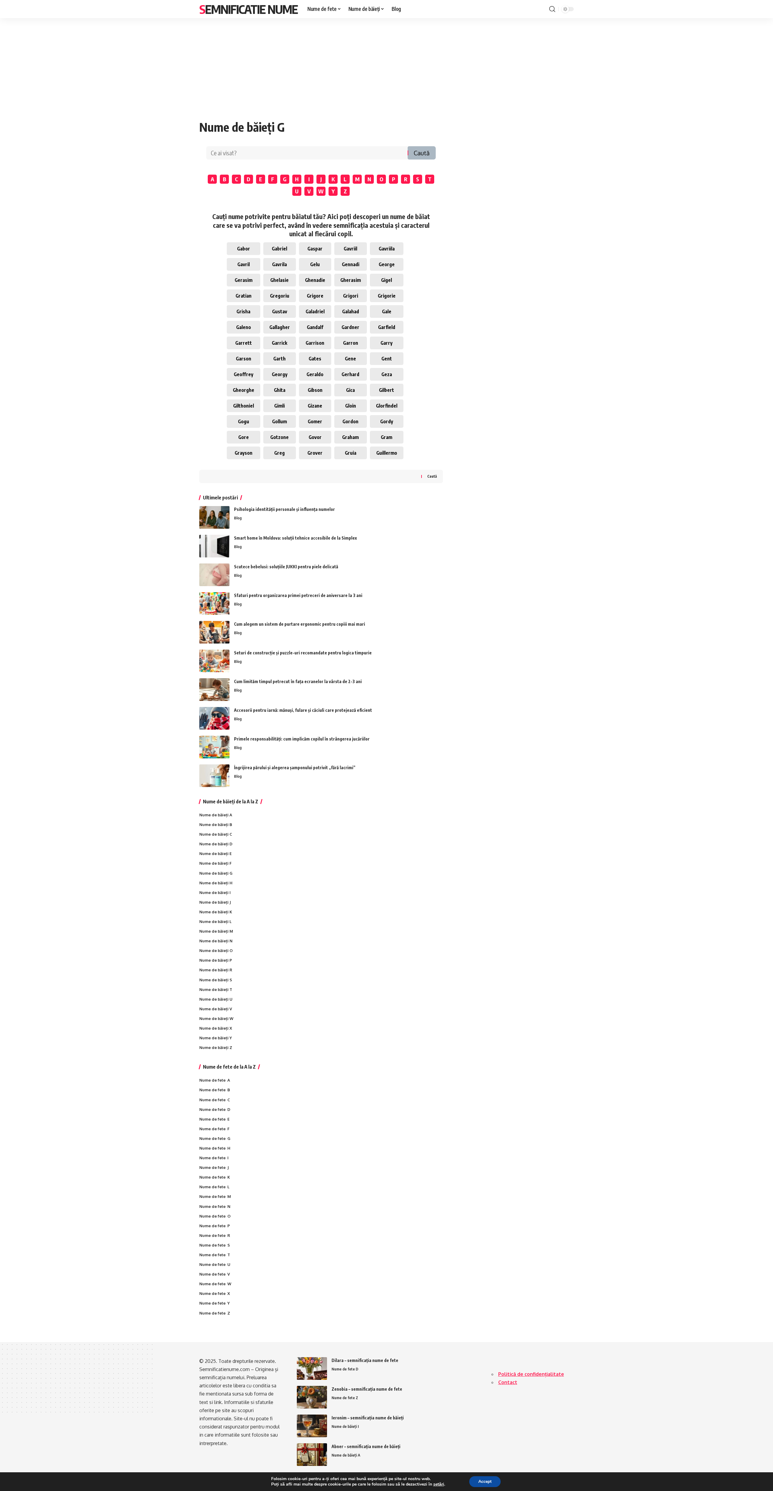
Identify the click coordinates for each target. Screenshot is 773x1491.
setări (438, 1484)
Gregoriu (279, 296)
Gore (243, 437)
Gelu (315, 264)
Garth (279, 359)
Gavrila (279, 264)
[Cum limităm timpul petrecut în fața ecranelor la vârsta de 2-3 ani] (214, 689)
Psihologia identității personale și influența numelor (284, 509)
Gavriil (350, 249)
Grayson (243, 453)
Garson (243, 359)
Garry (386, 343)
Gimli (279, 406)
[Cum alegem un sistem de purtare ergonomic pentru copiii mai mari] (214, 632)
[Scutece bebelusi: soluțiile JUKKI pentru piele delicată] (214, 574)
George (387, 264)
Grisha (243, 311)
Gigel (386, 280)
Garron (350, 343)
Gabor (243, 249)
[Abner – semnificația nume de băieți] (312, 1454)
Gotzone (279, 437)
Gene (350, 359)
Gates (315, 359)
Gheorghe (243, 390)
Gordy (386, 421)
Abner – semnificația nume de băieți (366, 1446)
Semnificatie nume (248, 9)
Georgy (279, 374)
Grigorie (387, 296)
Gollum (279, 421)
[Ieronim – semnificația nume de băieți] (312, 1426)
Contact (507, 1382)
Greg (279, 453)
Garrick (279, 343)
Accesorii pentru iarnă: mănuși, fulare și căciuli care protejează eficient (303, 710)
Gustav (279, 311)
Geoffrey (243, 374)
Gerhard (350, 374)
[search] (552, 9)
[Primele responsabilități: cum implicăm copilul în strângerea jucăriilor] (214, 747)
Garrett (243, 343)
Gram (386, 437)
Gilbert (386, 390)
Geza (386, 374)
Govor (315, 437)
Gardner (350, 327)
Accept (485, 1481)
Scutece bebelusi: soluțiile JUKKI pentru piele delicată (286, 566)
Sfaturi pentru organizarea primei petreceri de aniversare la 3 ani (298, 595)
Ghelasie (279, 280)
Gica (350, 390)
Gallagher (279, 327)
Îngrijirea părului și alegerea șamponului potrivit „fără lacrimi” (294, 767)
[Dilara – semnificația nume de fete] (312, 1368)
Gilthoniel (243, 406)
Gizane (315, 406)
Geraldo (314, 374)
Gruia (350, 453)
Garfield (386, 327)
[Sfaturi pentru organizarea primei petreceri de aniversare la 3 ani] (214, 603)
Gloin (350, 406)
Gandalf (315, 327)
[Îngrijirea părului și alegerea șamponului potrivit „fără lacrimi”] (214, 775)
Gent (386, 359)
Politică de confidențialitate (531, 1374)
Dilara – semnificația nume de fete (365, 1360)
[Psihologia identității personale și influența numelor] (214, 517)
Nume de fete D (345, 1369)
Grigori (350, 296)
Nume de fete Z (345, 1397)
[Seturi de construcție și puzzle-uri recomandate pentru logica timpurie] (214, 661)
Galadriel (315, 311)
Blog (238, 517)
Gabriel (279, 249)
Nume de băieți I (345, 1426)
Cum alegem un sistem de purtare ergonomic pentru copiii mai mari (299, 624)
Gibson (315, 390)
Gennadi (350, 264)
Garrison (315, 343)
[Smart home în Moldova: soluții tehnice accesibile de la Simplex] (214, 546)
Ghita (279, 390)
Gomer (315, 421)
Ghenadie (315, 280)
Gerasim (243, 280)
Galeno (243, 327)
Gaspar (314, 249)
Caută (422, 153)
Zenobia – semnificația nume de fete (367, 1389)
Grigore (315, 296)
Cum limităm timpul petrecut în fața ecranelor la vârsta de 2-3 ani (298, 681)
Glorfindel (386, 406)
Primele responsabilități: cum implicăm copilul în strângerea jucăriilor (302, 738)
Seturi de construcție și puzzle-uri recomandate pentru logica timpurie (303, 652)
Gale (386, 311)
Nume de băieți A (346, 1455)
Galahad (350, 311)
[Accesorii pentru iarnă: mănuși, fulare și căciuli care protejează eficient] (214, 718)
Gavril (243, 264)
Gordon (350, 421)
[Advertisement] (386, 63)
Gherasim (350, 280)
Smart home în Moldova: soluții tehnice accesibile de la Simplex (295, 538)
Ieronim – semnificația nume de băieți (368, 1417)
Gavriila (387, 249)
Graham (350, 437)
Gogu (243, 421)
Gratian (244, 296)
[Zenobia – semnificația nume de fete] (312, 1397)
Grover (314, 453)
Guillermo (386, 453)
